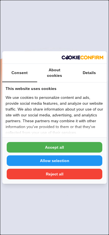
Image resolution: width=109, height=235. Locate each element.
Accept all (54, 147)
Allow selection (54, 160)
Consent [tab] (19, 72)
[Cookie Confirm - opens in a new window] (82, 57)
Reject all (54, 174)
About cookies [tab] (54, 73)
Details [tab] (89, 72)
